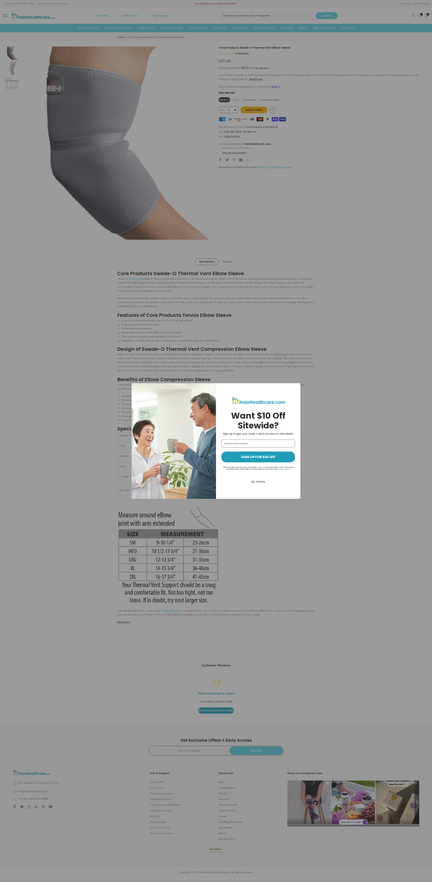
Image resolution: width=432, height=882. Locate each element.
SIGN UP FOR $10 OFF (258, 457)
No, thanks (258, 482)
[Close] (296, 387)
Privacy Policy (284, 469)
